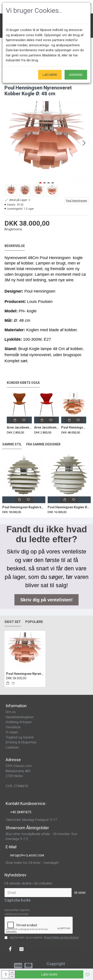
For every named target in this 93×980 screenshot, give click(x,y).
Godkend (76, 74)
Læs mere (50, 74)
